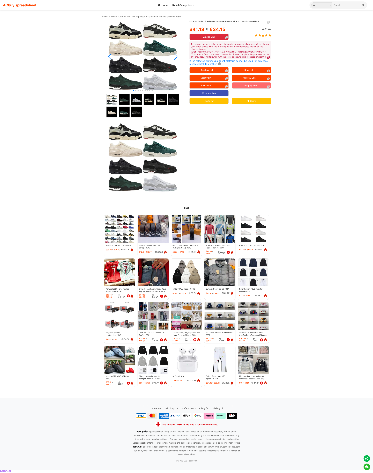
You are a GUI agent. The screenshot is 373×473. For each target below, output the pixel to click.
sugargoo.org (163, 405)
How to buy (209, 101)
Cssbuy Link (206, 78)
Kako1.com (210, 405)
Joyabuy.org (226, 405)
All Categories (184, 5)
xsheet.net (156, 408)
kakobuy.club (172, 408)
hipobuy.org (180, 405)
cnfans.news (189, 408)
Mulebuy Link (249, 78)
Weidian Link (209, 37)
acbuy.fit (203, 408)
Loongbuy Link (250, 85)
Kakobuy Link (206, 70)
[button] (110, 56)
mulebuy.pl (217, 408)
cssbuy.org (196, 405)
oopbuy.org (146, 405)
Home (165, 5)
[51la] (5, 471)
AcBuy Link (205, 85)
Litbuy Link (248, 70)
